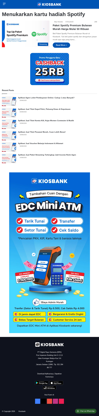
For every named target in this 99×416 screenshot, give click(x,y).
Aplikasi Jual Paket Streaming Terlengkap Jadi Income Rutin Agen (47, 155)
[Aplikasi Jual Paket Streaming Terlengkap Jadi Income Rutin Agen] (9, 158)
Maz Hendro (59, 22)
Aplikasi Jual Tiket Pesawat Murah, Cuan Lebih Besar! (42, 132)
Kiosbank (23, 411)
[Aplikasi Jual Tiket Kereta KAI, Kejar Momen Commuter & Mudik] (9, 124)
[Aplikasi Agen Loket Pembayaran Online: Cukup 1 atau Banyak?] (9, 101)
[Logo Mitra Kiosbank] (49, 4)
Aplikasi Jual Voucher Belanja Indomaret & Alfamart (40, 143)
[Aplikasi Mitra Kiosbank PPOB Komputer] (49, 389)
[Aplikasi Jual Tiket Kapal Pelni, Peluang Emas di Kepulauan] (9, 112)
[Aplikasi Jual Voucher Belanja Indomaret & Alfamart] (9, 147)
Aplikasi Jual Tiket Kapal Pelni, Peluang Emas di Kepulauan (44, 109)
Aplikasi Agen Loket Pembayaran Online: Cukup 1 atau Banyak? (46, 98)
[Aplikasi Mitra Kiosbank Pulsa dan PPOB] (41, 384)
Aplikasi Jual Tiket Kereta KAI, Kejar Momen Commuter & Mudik (46, 120)
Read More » (61, 45)
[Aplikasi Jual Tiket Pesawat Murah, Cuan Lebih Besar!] (9, 135)
